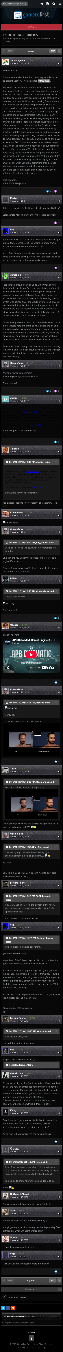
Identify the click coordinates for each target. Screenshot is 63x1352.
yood (13, 1253)
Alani (13, 1210)
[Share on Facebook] (8, 1308)
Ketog (13, 1110)
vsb (12, 229)
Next (53, 51)
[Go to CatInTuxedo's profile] (5, 1075)
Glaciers (41, 1031)
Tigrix (13, 768)
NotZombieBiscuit (19, 1194)
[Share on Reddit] (13, 1308)
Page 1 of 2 (31, 51)
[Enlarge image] (11, 707)
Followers (29, 1289)
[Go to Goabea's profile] (5, 626)
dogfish (14, 398)
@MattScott (44, 81)
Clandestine (16, 512)
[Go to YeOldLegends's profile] (5, 62)
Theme (31, 1332)
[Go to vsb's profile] (5, 231)
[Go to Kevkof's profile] (5, 199)
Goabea (14, 625)
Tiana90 (14, 448)
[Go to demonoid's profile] (5, 276)
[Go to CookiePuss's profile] (5, 364)
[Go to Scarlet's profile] (5, 1239)
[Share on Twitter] (3, 1308)
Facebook (31, 1338)
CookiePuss (16, 363)
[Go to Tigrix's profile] (5, 770)
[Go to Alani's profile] (5, 1212)
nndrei (13, 578)
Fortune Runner (18, 882)
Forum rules (32, 27)
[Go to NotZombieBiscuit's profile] (5, 1195)
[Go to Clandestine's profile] (5, 514)
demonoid (15, 274)
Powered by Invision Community (31, 1347)
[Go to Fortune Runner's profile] (5, 884)
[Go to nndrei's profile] (5, 579)
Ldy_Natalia (42, 542)
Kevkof (13, 198)
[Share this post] (58, 63)
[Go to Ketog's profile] (5, 1112)
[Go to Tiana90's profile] (5, 450)
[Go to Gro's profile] (5, 1051)
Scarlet (14, 1237)
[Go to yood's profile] (5, 1255)
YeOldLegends (13, 38)
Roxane (40, 702)
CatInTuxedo (17, 1073)
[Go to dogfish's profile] (5, 399)
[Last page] (59, 51)
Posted (19, 63)
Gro (12, 1049)
